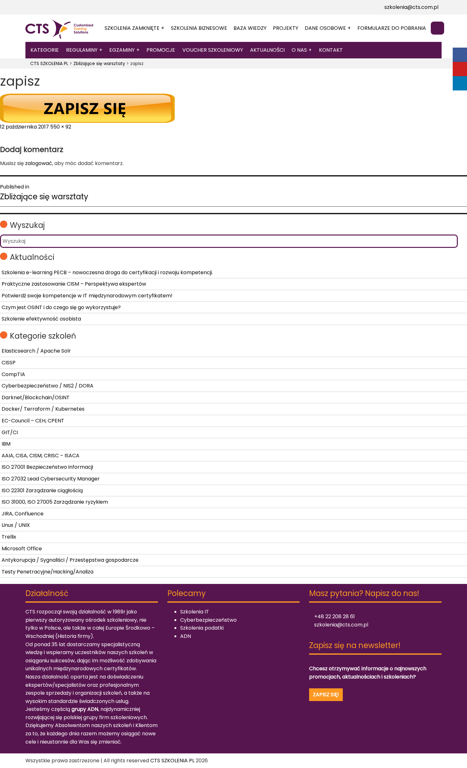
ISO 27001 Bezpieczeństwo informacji (47, 467)
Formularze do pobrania (391, 28)
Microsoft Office (22, 548)
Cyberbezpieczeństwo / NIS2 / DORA (47, 385)
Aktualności (267, 50)
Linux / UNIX (16, 525)
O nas (299, 50)
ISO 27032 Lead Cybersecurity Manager (51, 478)
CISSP (9, 362)
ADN (185, 636)
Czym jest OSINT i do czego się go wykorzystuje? (61, 307)
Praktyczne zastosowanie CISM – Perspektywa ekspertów (74, 284)
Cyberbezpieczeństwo (208, 620)
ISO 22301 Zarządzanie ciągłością (42, 490)
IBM (6, 443)
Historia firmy (74, 636)
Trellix (9, 536)
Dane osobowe (325, 28)
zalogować (38, 163)
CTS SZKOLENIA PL (172, 760)
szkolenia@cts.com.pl (410, 7)
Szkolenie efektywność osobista (41, 318)
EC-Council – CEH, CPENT (33, 420)
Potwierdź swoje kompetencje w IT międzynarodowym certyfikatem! (87, 295)
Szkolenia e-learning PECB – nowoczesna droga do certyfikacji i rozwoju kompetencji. (107, 272)
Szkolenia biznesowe (199, 28)
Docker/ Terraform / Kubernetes (43, 409)
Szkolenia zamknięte (132, 28)
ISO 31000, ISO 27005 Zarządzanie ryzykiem (55, 502)
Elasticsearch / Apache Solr (36, 350)
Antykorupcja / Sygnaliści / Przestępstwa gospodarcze (70, 560)
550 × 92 (60, 126)
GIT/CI (10, 432)
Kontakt (331, 50)
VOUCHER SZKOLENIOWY (212, 50)
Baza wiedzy (250, 28)
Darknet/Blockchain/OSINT (36, 397)
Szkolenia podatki (202, 628)
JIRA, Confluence (23, 513)
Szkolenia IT (194, 611)
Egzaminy (122, 50)
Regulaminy (82, 50)
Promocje (160, 50)
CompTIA (13, 374)
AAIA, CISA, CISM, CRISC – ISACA (40, 455)
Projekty (285, 28)
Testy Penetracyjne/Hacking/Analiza (47, 571)
